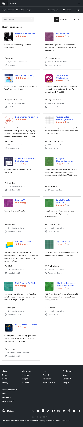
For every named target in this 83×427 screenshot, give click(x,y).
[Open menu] (79, 3)
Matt (5, 393)
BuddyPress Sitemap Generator (64, 159)
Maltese (10, 411)
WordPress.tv (49, 383)
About (4, 371)
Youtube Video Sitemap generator (64, 118)
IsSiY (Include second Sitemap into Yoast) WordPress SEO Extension (65, 284)
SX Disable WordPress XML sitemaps (25, 159)
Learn (45, 371)
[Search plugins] (31, 19)
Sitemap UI (20, 200)
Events (65, 375)
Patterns (25, 383)
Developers (47, 379)
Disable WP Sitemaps (25, 34)
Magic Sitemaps (63, 241)
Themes (25, 375)
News (4, 375)
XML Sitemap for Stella (25, 283)
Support (46, 375)
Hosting (5, 379)
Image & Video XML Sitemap (62, 76)
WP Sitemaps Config (24, 75)
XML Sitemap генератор (26, 117)
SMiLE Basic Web (23, 241)
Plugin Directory (8, 10)
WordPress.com (9, 390)
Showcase (26, 371)
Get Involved (68, 371)
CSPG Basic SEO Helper (26, 325)
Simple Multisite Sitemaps (63, 201)
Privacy (5, 383)
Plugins (25, 379)
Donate (67, 379)
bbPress (6, 397)
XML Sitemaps (62, 34)
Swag (66, 383)
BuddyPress (8, 401)
